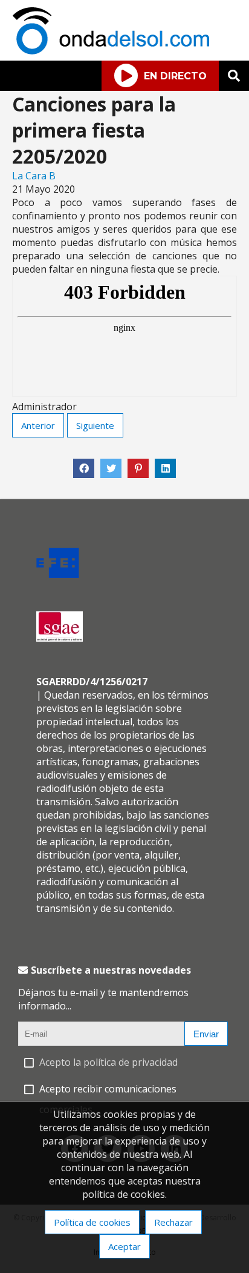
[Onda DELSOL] (113, 51)
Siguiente (95, 425)
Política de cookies (92, 1222)
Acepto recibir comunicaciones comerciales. (107, 1099)
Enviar (206, 1034)
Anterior (38, 425)
